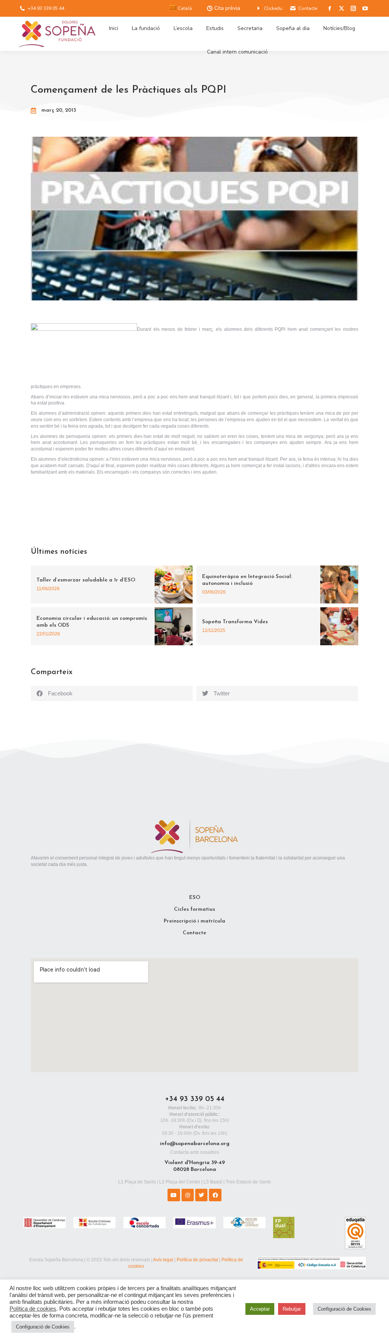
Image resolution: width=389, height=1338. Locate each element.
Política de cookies (32, 1309)
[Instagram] (188, 1195)
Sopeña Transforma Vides (235, 622)
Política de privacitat (197, 1259)
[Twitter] (201, 1195)
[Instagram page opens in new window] (353, 8)
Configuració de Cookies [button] (43, 1327)
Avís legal (163, 1259)
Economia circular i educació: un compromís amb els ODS (91, 622)
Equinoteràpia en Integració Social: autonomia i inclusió (247, 580)
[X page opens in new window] (341, 8)
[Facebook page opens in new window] (330, 8)
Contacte (307, 8)
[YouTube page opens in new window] (365, 8)
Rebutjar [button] (292, 1309)
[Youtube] (174, 1195)
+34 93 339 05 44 (46, 8)
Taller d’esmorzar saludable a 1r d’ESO (85, 580)
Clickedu (273, 8)
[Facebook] (215, 1195)
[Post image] (174, 584)
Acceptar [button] (260, 1309)
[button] (112, 693)
